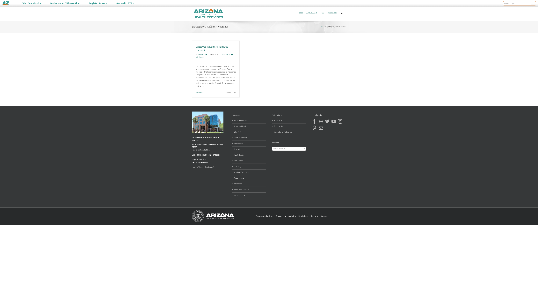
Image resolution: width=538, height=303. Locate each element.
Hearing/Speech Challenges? (203, 167)
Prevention (238, 184)
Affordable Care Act (241, 120)
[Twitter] (327, 121)
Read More (199, 92)
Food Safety (238, 143)
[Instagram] (340, 121)
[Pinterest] (314, 128)
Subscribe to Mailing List (283, 132)
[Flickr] (321, 121)
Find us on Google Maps (201, 150)
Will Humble (202, 54)
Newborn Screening (241, 172)
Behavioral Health (240, 126)
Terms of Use (278, 126)
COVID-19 (237, 132)
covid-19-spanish (240, 137)
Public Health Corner (242, 189)
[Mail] (321, 128)
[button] (533, 3)
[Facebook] (314, 121)
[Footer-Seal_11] (213, 211)
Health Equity (239, 155)
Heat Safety (238, 160)
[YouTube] (333, 121)
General (201, 57)
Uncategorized (239, 195)
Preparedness (239, 178)
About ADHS (278, 120)
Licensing (237, 166)
